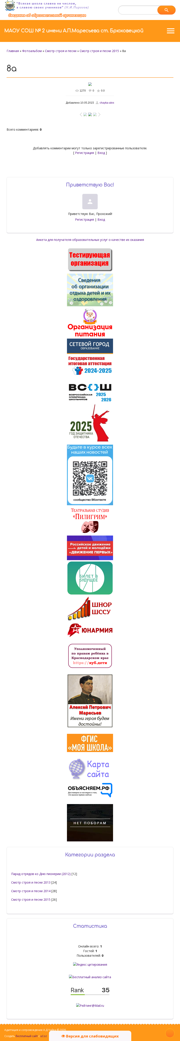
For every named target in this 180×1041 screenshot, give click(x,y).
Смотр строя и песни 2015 (99, 51)
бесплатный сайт (27, 1036)
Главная (13, 51)
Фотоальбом (32, 51)
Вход (101, 153)
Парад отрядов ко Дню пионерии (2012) (41, 874)
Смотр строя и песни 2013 (30, 882)
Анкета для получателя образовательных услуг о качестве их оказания (90, 240)
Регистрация (84, 153)
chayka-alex (107, 102)
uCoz (43, 1036)
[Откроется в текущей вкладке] (47, 18)
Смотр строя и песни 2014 (30, 891)
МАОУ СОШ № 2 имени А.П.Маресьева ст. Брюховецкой (73, 30)
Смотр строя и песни (60, 51)
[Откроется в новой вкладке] (90, 353)
